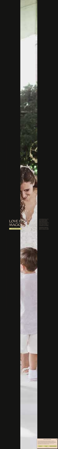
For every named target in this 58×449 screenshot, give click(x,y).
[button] (56, 439)
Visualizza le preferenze (53, 446)
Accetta (40, 446)
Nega (46, 446)
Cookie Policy (47, 447)
